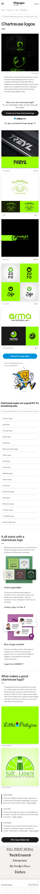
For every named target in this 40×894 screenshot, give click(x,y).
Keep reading (31, 803)
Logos (17, 10)
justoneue (6, 259)
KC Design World (8, 348)
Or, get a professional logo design (19, 123)
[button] (38, 881)
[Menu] (2, 4)
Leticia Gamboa (7, 745)
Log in (36, 4)
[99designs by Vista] (19, 4)
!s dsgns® (36, 73)
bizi (5, 215)
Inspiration (10, 10)
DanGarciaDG (7, 787)
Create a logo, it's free (13, 607)
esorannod (6, 303)
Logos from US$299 (12, 664)
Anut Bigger (7, 170)
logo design (16, 91)
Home (3, 10)
